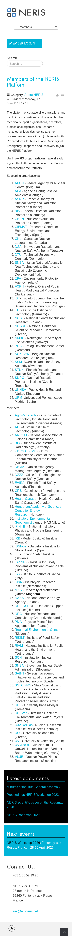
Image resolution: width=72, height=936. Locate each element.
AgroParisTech (25, 415)
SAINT (19, 673)
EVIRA (20, 482)
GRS (18, 490)
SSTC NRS (23, 685)
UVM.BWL (22, 745)
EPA (18, 278)
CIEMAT (21, 227)
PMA (18, 621)
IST (17, 298)
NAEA (19, 598)
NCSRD (21, 326)
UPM (18, 397)
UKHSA (20, 389)
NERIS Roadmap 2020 (23, 815)
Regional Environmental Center (37, 629)
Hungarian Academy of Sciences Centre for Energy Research (38, 510)
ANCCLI (21, 435)
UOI (17, 733)
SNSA (19, 665)
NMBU (19, 338)
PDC (18, 346)
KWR (18, 582)
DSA (18, 246)
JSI (17, 554)
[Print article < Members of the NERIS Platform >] (57, 95)
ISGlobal (21, 546)
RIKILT (20, 637)
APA (18, 191)
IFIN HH (20, 526)
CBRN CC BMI (25, 451)
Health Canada (25, 498)
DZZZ (19, 475)
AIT (17, 427)
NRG (18, 614)
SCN (18, 657)
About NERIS (34, 94)
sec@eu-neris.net (25, 911)
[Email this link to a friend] (62, 95)
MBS (18, 590)
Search (12, 58)
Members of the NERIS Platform (33, 82)
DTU (18, 254)
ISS (17, 574)
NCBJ (19, 318)
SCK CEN (22, 354)
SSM (18, 362)
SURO (19, 377)
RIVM (19, 645)
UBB (18, 705)
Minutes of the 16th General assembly (33, 787)
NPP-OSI (21, 606)
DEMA (19, 467)
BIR (18, 443)
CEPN (19, 219)
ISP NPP (21, 562)
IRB (17, 538)
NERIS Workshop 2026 (23, 842)
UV (17, 741)
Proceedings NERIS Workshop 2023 (33, 794)
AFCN (19, 183)
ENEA (19, 262)
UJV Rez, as (24, 725)
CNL (18, 238)
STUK (19, 370)
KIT (17, 310)
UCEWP (21, 713)
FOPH (19, 286)
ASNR (19, 199)
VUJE (19, 756)
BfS (17, 211)
